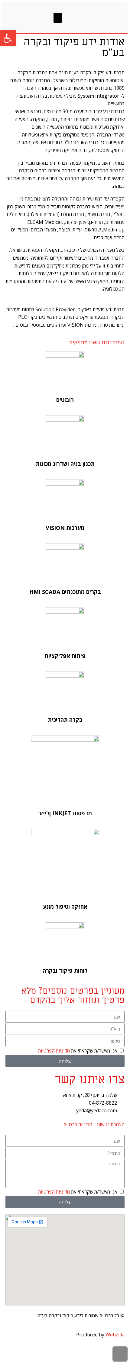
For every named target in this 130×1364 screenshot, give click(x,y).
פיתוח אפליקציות (65, 655)
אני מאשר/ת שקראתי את (77, 1050)
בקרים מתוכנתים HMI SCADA (65, 591)
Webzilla (115, 1334)
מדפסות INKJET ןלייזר (65, 813)
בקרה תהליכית (65, 719)
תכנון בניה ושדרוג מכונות (65, 463)
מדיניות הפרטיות (54, 1050)
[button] (58, 18)
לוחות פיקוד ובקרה (65, 970)
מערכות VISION (65, 527)
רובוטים (65, 399)
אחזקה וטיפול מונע (65, 906)
